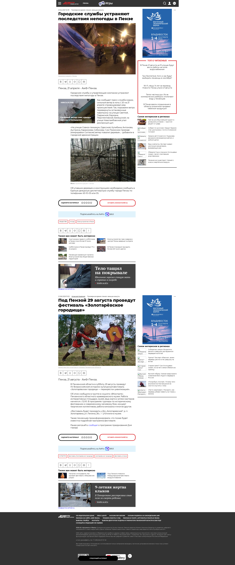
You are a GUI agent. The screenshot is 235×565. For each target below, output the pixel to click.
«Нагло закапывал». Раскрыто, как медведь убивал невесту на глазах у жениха (162, 392)
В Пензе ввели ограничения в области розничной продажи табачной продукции (157, 106)
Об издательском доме (85, 515)
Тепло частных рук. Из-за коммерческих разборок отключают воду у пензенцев (157, 97)
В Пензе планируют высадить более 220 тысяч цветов (118, 248)
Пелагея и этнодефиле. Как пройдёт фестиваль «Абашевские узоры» (81, 476)
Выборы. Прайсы (82, 520)
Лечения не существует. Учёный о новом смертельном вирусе (161, 161)
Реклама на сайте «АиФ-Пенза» (88, 518)
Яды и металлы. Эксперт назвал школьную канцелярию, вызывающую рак (160, 146)
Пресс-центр (101, 515)
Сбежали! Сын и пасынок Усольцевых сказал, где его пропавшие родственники (162, 154)
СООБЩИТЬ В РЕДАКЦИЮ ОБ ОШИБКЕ (89, 523)
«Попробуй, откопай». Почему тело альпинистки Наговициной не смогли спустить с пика (161, 384)
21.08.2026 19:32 (64, 296)
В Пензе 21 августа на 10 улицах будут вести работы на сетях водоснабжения (157, 67)
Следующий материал (98, 558)
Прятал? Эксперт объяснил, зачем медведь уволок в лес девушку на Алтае (161, 359)
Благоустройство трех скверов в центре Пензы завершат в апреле (120, 240)
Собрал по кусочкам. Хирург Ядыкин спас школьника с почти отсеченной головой (162, 130)
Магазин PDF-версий (117, 515)
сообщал (93, 425)
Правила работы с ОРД (111, 518)
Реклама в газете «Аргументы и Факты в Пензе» (141, 518)
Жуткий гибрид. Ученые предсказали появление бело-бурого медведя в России (162, 376)
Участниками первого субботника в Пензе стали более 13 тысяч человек (82, 241)
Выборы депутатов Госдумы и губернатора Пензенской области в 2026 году (131, 520)
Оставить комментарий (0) (117, 203)
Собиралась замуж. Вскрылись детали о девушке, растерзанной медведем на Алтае (160, 351)
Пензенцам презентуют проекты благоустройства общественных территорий (81, 257)
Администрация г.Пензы (67, 76)
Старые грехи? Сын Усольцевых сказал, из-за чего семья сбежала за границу (162, 367)
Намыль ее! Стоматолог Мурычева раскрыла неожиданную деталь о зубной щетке (161, 138)
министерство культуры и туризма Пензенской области (79, 367)
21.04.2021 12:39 (63, 10)
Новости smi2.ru (66, 289)
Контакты (95, 520)
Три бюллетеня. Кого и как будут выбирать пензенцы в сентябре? (157, 77)
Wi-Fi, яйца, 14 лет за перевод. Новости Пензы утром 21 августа (157, 87)
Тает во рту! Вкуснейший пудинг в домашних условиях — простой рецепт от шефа (161, 122)
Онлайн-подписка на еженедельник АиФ (144, 515)
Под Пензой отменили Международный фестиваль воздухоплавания (118, 476)
